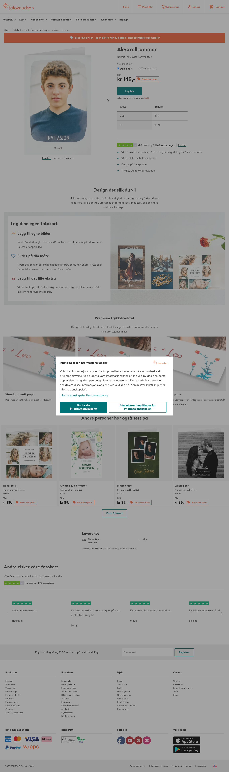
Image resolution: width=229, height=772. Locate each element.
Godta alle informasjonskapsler (83, 407)
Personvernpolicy (97, 395)
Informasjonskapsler (72, 395)
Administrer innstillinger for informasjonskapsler (137, 407)
